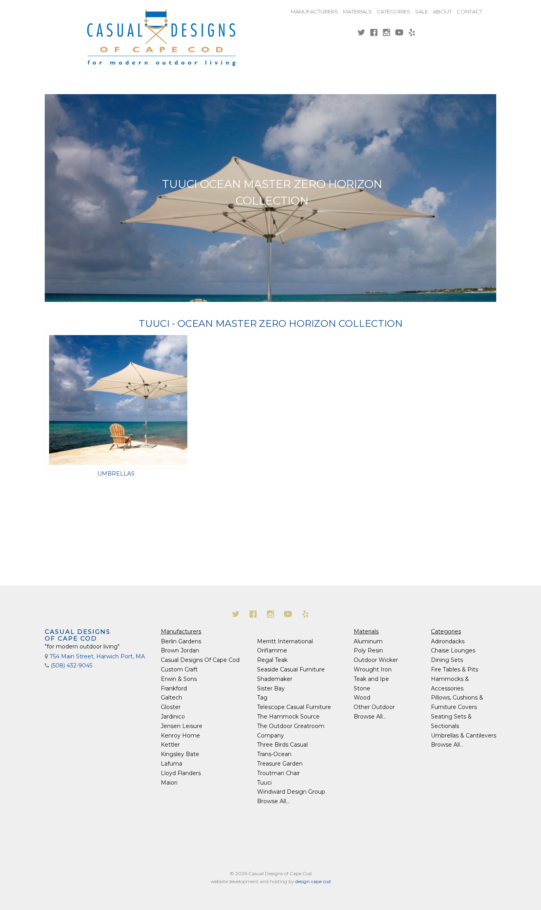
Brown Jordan (180, 650)
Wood (362, 697)
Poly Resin (368, 650)
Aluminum (368, 641)
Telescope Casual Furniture (294, 707)
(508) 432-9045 (71, 665)
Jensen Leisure (181, 726)
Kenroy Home (180, 735)
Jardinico (173, 716)
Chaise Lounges (453, 650)
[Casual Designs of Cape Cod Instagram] (386, 33)
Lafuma (171, 763)
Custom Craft (179, 669)
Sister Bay (271, 688)
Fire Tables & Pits (454, 669)
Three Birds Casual (282, 744)
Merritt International (285, 641)
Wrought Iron (373, 669)
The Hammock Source (288, 716)
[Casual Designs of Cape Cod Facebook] (373, 33)
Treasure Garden (280, 763)
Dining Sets (447, 660)
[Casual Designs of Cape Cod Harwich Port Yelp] (411, 33)
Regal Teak (272, 660)
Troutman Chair (278, 773)
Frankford (174, 688)
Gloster (171, 707)
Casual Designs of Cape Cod (77, 635)
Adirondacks (448, 641)
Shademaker (274, 678)
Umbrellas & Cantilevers (463, 735)
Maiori (169, 782)
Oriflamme (272, 650)
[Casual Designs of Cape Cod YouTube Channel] (399, 33)
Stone (362, 688)
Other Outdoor (374, 707)
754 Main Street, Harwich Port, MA (97, 656)
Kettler (170, 744)
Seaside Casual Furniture (291, 669)
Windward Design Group (291, 791)
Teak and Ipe (371, 678)
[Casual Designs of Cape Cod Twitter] (361, 33)
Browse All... (273, 801)
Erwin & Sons (179, 678)
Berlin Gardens (181, 641)
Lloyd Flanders (181, 773)
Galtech (171, 697)
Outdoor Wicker (376, 660)
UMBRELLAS (116, 473)
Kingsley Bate (180, 754)
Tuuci (264, 782)
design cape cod (313, 881)
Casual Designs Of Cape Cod (200, 660)
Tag (262, 697)
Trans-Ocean (274, 754)
